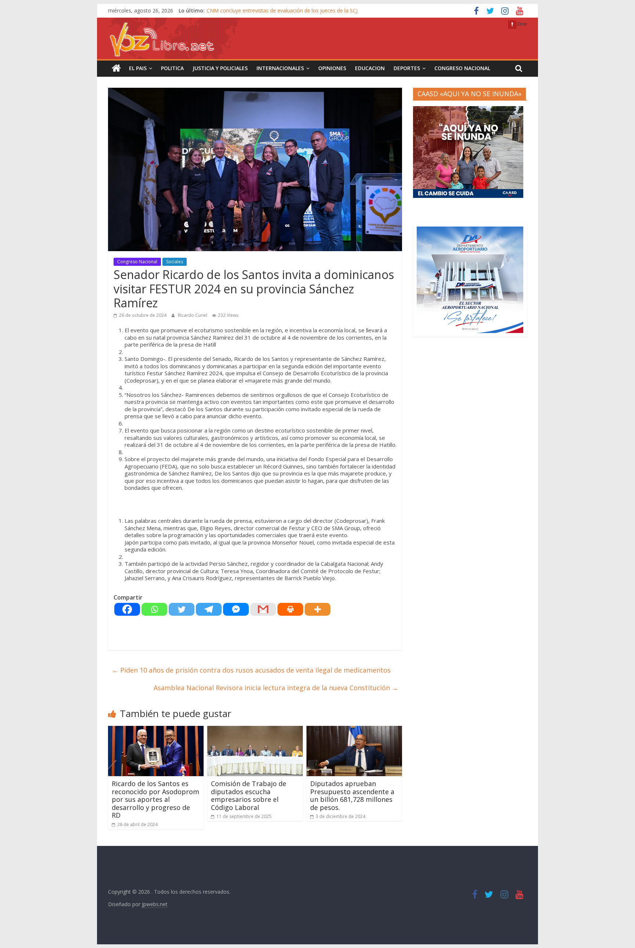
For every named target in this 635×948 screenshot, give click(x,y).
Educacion (370, 68)
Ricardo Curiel (193, 315)
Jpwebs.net (155, 904)
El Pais (138, 68)
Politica (172, 68)
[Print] (290, 609)
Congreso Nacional (462, 68)
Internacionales (280, 68)
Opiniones (332, 68)
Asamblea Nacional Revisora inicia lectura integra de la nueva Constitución (276, 687)
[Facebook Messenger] (236, 609)
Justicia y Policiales (220, 68)
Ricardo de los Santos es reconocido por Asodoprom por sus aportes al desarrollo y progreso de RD (155, 799)
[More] (317, 609)
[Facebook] (127, 609)
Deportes (407, 68)
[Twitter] (181, 609)
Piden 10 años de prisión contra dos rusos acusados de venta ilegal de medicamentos (251, 670)
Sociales (174, 261)
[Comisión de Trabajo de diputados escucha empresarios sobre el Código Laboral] (255, 730)
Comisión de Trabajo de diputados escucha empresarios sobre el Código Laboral (248, 795)
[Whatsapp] (154, 609)
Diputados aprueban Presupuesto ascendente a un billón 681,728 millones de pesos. (352, 795)
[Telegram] (209, 609)
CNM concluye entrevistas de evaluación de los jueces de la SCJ (282, 10)
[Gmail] (263, 609)
